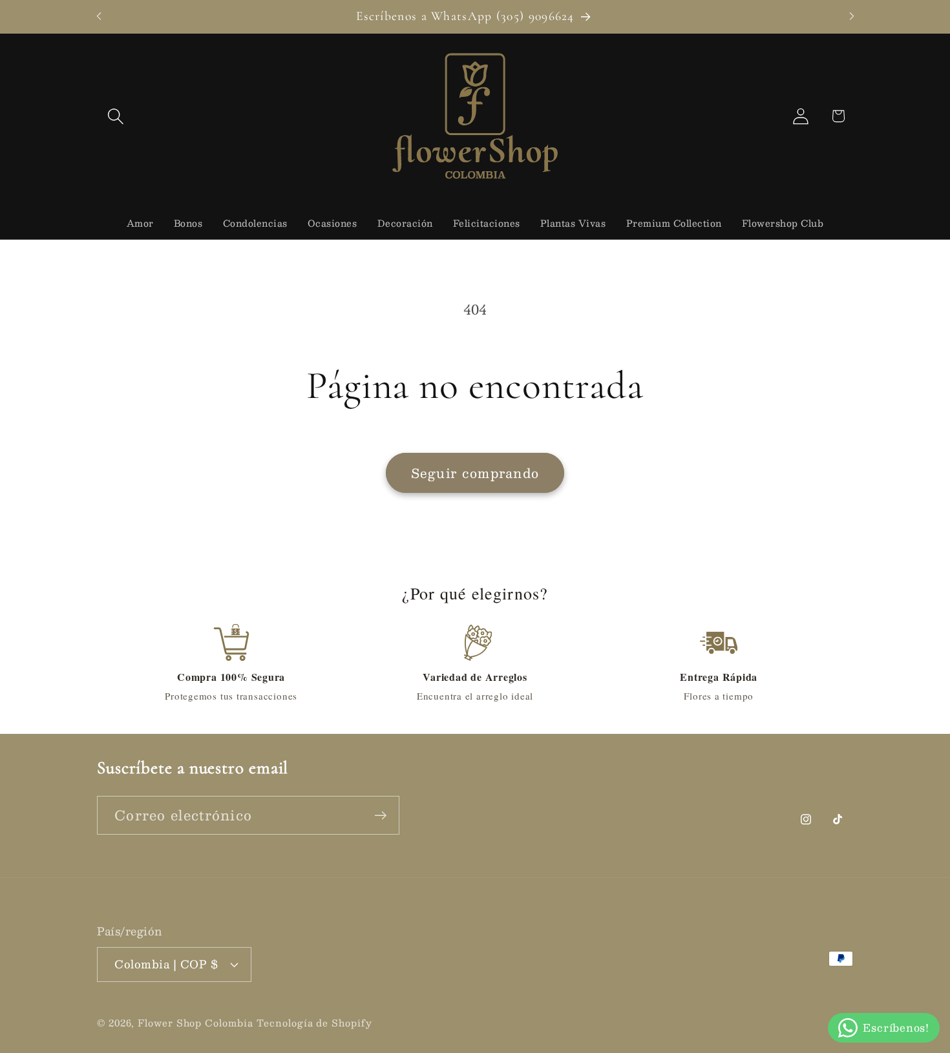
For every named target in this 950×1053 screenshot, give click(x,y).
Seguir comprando (475, 473)
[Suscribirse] (380, 815)
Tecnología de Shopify (314, 1022)
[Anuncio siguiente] (852, 16)
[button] (115, 116)
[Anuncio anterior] (99, 16)
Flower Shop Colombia (195, 1022)
